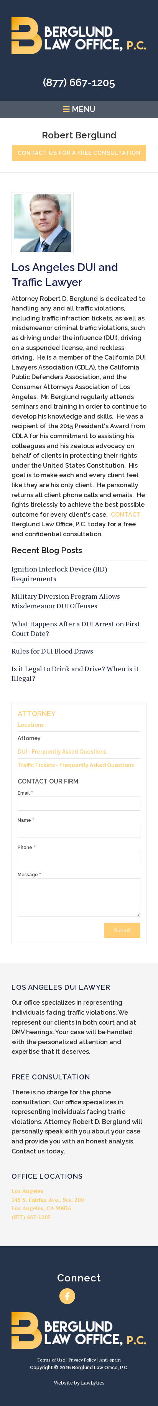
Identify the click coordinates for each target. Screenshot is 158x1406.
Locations (31, 725)
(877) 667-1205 (79, 82)
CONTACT (126, 514)
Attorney (37, 714)
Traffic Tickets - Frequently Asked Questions (76, 765)
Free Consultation (51, 1077)
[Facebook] (67, 1296)
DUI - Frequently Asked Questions (62, 752)
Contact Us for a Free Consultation (79, 153)
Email (25, 793)
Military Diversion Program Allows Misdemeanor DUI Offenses (66, 600)
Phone (26, 847)
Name (26, 820)
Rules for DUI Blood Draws (52, 650)
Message (29, 874)
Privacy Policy (82, 1360)
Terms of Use (51, 1360)
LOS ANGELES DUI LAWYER (61, 987)
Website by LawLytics (79, 1382)
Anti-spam (110, 1360)
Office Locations (47, 1176)
